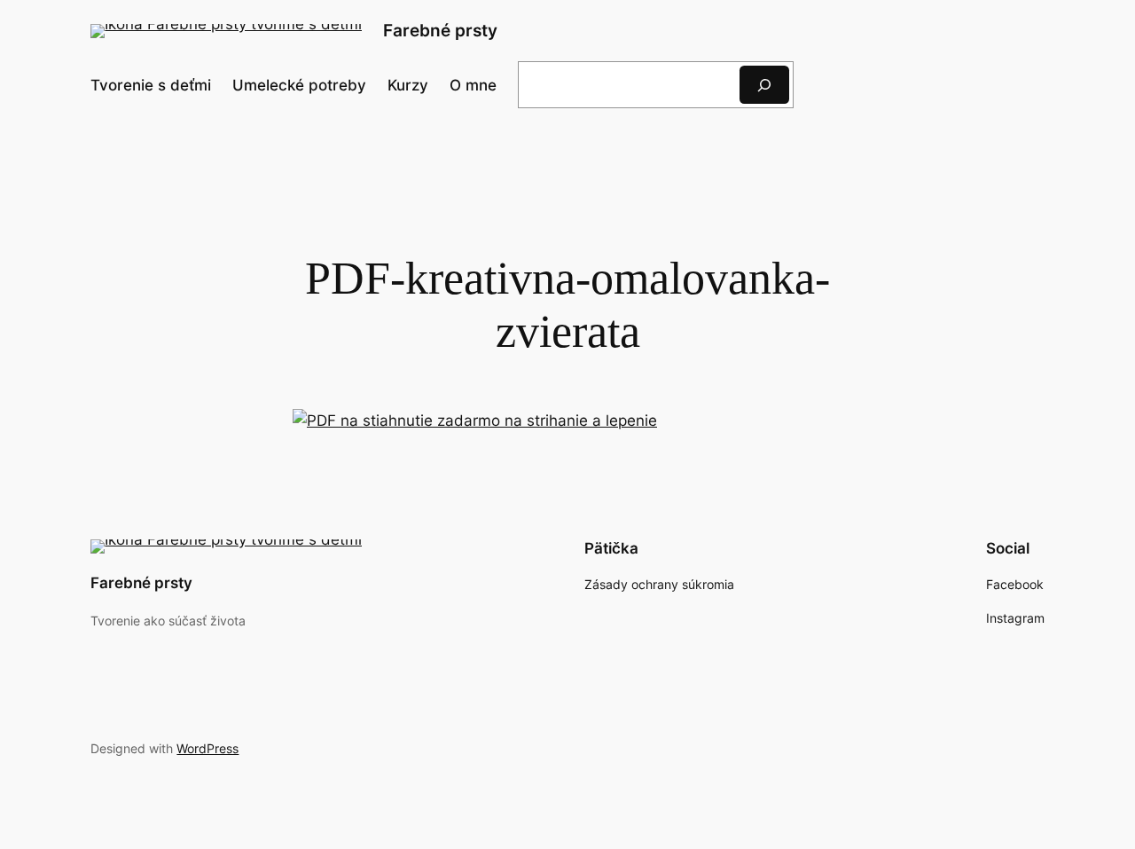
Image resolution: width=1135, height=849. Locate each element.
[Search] (764, 85)
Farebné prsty (440, 30)
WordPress (207, 748)
